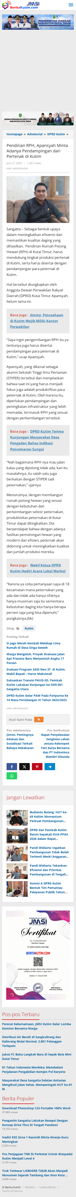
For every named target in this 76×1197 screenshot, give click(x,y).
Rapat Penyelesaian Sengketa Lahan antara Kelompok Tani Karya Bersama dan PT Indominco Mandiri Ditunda (55, 743)
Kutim (29, 628)
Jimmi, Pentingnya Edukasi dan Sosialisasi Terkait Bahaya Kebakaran (20, 739)
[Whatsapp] (12, 775)
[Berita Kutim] (21, 5)
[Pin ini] (37, 766)
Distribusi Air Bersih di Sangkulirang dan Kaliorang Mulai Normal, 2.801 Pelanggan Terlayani (32, 1041)
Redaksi (30, 1187)
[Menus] (71, 5)
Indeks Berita (47, 1187)
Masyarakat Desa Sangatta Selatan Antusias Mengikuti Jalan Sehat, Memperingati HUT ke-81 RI (37, 1084)
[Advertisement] (38, 69)
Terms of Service (12, 1191)
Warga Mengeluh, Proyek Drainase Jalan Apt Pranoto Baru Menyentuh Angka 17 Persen (36, 658)
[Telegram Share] (50, 766)
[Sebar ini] (12, 766)
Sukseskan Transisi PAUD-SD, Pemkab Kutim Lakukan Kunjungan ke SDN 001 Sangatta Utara (35, 684)
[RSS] (38, 719)
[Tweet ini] (24, 766)
